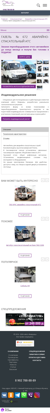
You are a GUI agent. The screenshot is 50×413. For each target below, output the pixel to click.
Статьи (13, 367)
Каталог (25, 13)
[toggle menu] (45, 5)
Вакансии (13, 369)
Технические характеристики (14, 134)
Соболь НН (25, 286)
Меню (3, 30)
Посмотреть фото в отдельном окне (18, 86)
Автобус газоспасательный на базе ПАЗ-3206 (25, 245)
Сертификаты (13, 360)
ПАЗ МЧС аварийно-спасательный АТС (25, 204)
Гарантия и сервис (37, 354)
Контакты (37, 360)
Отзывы (6, 138)
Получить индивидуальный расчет (16, 119)
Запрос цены (24, 57)
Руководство (13, 357)
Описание (7, 129)
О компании (13, 355)
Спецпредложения (37, 351)
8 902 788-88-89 (25, 380)
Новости (13, 364)
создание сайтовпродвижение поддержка (6, 401)
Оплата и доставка (37, 357)
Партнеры (13, 362)
